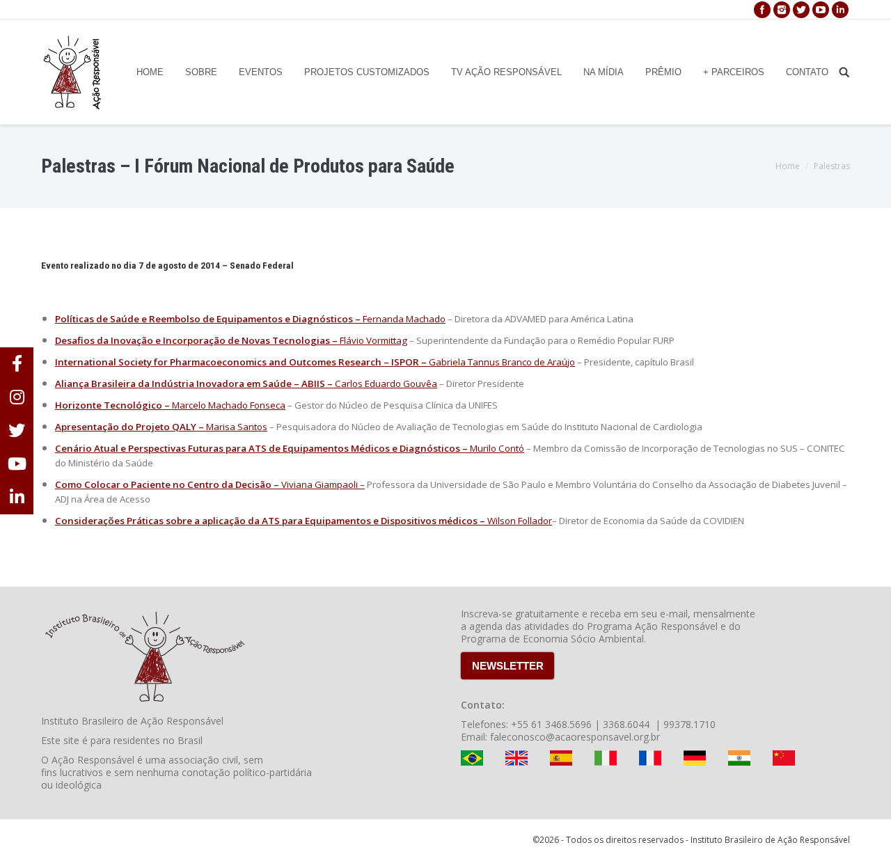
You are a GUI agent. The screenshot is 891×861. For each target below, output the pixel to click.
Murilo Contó (497, 448)
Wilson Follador (519, 520)
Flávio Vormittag (372, 340)
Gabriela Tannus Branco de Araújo (502, 362)
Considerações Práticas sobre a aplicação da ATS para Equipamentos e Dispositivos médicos (266, 520)
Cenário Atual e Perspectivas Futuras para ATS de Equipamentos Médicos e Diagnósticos (257, 448)
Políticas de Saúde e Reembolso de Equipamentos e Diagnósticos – (208, 319)
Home (787, 166)
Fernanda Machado (403, 319)
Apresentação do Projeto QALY (125, 426)
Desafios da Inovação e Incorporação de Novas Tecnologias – (196, 340)
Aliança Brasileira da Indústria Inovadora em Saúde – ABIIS (190, 383)
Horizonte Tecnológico (108, 405)
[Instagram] (781, 9)
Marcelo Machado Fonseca (228, 405)
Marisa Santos (236, 426)
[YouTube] (820, 9)
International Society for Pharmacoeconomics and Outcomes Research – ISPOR (237, 362)
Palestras (832, 166)
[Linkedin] (840, 9)
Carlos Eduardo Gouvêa (386, 383)
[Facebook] (762, 9)
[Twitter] (801, 9)
